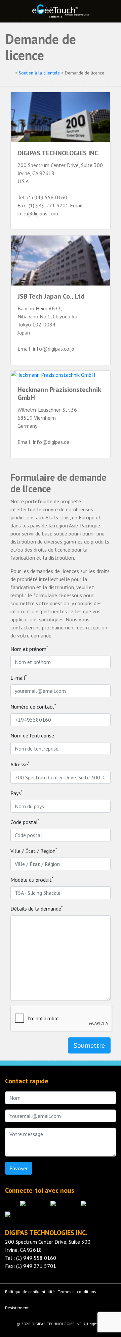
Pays (16, 792)
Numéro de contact (33, 706)
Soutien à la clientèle (39, 73)
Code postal (24, 821)
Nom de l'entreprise (32, 735)
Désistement (17, 1307)
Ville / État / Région (33, 850)
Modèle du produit (31, 879)
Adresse (19, 764)
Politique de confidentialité (30, 1291)
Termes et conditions (77, 1291)
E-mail (18, 677)
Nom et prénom (29, 648)
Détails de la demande (36, 908)
